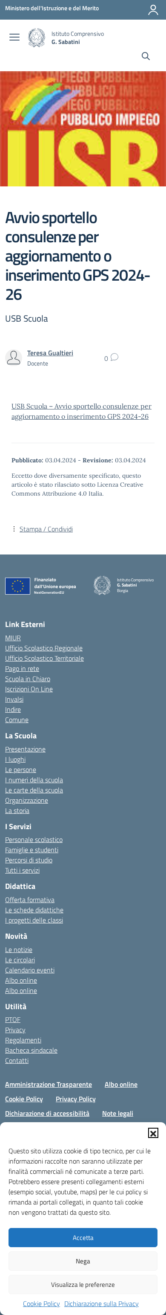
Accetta (83, 1237)
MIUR (13, 638)
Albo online (21, 980)
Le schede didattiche (34, 910)
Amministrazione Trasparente (48, 1084)
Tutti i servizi (22, 870)
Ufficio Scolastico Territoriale (44, 658)
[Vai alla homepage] (36, 37)
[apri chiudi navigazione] (14, 38)
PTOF (12, 1019)
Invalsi (14, 699)
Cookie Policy (41, 1303)
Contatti (17, 1060)
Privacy (15, 1030)
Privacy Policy (76, 1099)
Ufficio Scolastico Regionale (44, 648)
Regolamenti (23, 1040)
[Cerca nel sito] (145, 57)
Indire (13, 709)
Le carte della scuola (34, 790)
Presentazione (25, 749)
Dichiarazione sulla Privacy (101, 1303)
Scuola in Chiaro (27, 678)
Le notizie (18, 949)
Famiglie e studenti (31, 850)
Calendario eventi (29, 970)
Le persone (20, 769)
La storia (17, 810)
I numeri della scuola (34, 780)
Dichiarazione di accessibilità (47, 1113)
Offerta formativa (29, 899)
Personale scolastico (34, 839)
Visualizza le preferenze (83, 1284)
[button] (153, 1133)
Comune (17, 719)
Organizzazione (26, 800)
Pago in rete (22, 668)
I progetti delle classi (34, 920)
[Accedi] (153, 9)
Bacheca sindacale (31, 1050)
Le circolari (20, 960)
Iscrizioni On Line (29, 689)
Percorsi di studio (28, 860)
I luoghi (15, 759)
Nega (83, 1261)
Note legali (117, 1113)
